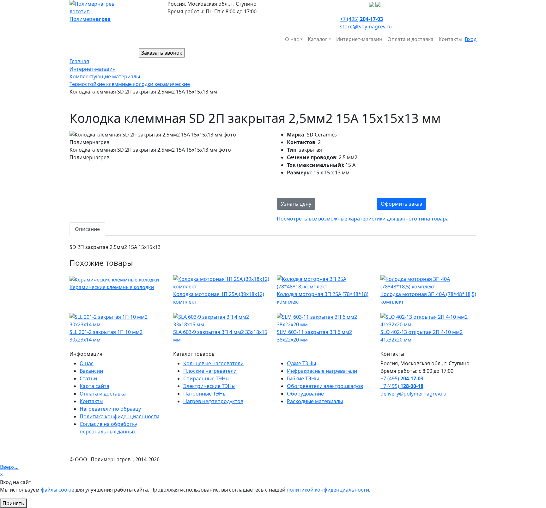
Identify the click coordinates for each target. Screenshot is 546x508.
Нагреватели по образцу (110, 408)
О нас (87, 363)
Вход (470, 39)
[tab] (87, 229)
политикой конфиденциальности (328, 489)
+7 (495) (361, 18)
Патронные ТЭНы (205, 393)
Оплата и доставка (410, 39)
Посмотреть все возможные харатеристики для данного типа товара (363, 218)
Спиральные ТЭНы (206, 378)
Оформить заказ (401, 203)
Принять (13, 503)
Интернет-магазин (359, 39)
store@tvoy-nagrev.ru (366, 26)
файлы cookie (57, 489)
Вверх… (9, 466)
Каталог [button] (317, 39)
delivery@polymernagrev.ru (413, 393)
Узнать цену (296, 203)
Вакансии (91, 370)
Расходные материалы (315, 401)
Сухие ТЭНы (301, 363)
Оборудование (305, 393)
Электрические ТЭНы (209, 386)
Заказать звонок (161, 52)
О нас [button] (292, 39)
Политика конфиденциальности (119, 416)
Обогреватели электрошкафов (325, 386)
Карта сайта (94, 386)
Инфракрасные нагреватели (322, 370)
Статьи (88, 378)
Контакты (450, 39)
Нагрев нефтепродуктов (213, 401)
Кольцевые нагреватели (213, 363)
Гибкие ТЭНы (303, 378)
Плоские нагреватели (210, 370)
